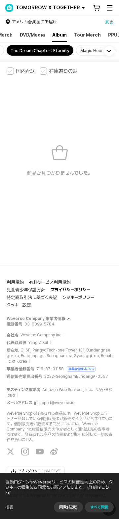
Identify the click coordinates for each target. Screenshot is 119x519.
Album (59, 35)
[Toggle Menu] (109, 7)
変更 (109, 21)
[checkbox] (21, 71)
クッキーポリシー (78, 297)
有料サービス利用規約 (50, 282)
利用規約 (15, 282)
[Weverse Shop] (9, 7)
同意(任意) (68, 507)
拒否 (9, 507)
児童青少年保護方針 (26, 289)
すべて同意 (99, 507)
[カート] (96, 7)
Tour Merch (87, 35)
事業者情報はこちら (81, 369)
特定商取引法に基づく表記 (32, 297)
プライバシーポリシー (70, 289)
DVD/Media (32, 35)
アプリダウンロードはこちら (39, 471)
